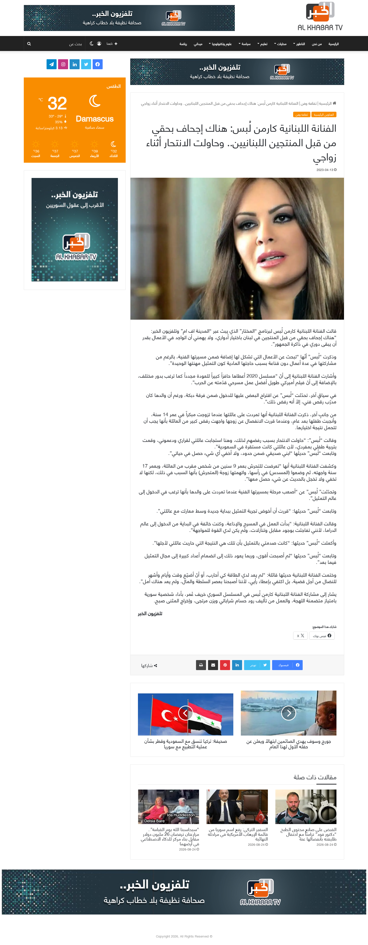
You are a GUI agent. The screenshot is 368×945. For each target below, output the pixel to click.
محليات (281, 43)
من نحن (317, 43)
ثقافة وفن (309, 102)
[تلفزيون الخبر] (319, 16)
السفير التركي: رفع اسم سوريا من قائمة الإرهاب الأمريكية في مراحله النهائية (238, 834)
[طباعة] (201, 665)
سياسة (246, 43)
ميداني (198, 43)
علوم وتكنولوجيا (222, 43)
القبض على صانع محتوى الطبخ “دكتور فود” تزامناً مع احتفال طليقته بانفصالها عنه (308, 834)
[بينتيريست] (225, 665)
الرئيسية (334, 43)
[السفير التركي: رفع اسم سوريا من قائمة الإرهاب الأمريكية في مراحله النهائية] (237, 807)
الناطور (300, 43)
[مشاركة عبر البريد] (213, 665)
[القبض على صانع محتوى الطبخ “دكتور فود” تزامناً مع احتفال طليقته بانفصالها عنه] (305, 807)
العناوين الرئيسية (324, 114)
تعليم (264, 43)
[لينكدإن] (237, 665)
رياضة (183, 43)
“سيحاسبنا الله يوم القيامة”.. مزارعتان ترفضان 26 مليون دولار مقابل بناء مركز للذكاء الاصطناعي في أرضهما (170, 836)
